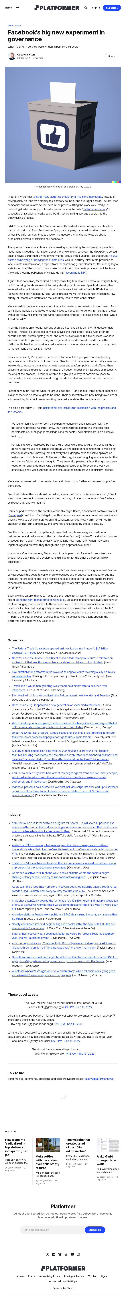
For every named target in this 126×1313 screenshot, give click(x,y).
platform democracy (95, 209)
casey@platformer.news (99, 1078)
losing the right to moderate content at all (40, 599)
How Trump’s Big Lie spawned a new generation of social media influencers (57, 705)
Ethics (31, 1276)
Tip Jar (92, 1276)
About (20, 1276)
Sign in (96, 7)
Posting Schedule (74, 1276)
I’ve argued (15, 515)
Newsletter (14, 25)
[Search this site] (85, 7)
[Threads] (66, 1254)
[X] (47, 1254)
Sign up (104, 1276)
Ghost (70, 1288)
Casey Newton (26, 54)
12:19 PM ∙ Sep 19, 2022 (68, 1024)
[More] (17, 7)
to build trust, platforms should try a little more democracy (67, 196)
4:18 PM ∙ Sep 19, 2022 (79, 1007)
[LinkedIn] (53, 1254)
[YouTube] (72, 1254)
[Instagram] (78, 1254)
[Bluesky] (59, 1254)
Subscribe (112, 7)
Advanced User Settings (63, 1281)
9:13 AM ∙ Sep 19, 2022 (80, 1053)
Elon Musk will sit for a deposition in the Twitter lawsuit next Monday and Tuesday (61, 695)
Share (111, 56)
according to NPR (75, 272)
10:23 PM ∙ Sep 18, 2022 (66, 1041)
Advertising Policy (49, 1276)
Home (8, 7)
